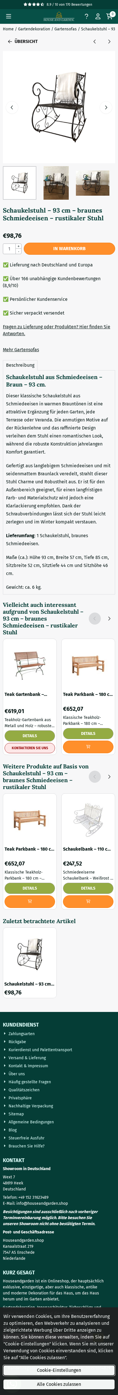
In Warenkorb (69, 248)
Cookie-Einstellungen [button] (59, 1370)
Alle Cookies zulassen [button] (59, 1384)
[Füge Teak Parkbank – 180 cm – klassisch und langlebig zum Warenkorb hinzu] (88, 747)
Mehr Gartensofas (21, 349)
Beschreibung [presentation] (20, 365)
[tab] (20, 365)
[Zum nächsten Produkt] (109, 42)
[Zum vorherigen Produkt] (95, 42)
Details (30, 735)
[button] (8, 16)
